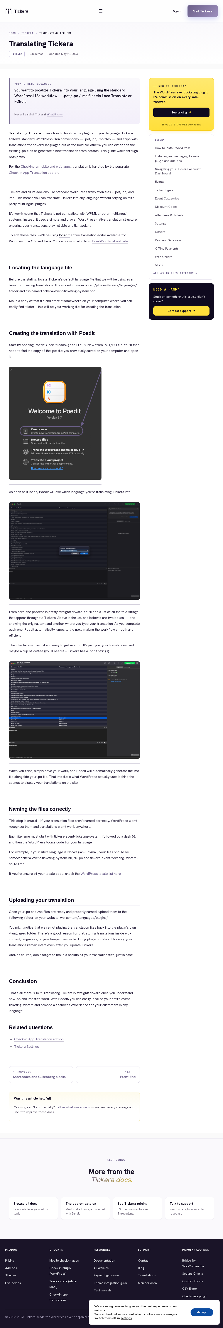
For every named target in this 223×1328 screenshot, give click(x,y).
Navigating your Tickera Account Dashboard (178, 171)
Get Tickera (203, 11)
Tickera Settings (26, 1046)
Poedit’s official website (110, 241)
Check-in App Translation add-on (33, 172)
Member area (147, 1283)
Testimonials (103, 1290)
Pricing (9, 1260)
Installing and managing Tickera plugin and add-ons (177, 158)
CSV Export (190, 1289)
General (160, 232)
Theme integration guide (111, 1283)
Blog (141, 1268)
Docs (12, 33)
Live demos (13, 1283)
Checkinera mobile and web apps (46, 166)
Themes (11, 1275)
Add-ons (11, 1268)
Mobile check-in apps (64, 1260)
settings (126, 1318)
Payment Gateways (168, 240)
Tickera (27, 33)
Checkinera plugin (194, 1296)
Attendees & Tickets (169, 215)
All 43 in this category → (175, 273)
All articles (101, 1268)
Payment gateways (106, 1275)
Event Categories (167, 198)
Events (159, 182)
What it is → (55, 114)
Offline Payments (167, 248)
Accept (202, 1312)
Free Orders (163, 257)
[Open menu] (100, 11)
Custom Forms (192, 1281)
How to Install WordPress (173, 148)
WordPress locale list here (101, 873)
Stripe (159, 265)
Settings (160, 223)
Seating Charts (192, 1274)
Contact (143, 1260)
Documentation (104, 1260)
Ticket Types (164, 190)
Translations (147, 1275)
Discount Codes (166, 207)
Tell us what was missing (73, 1107)
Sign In (177, 11)
